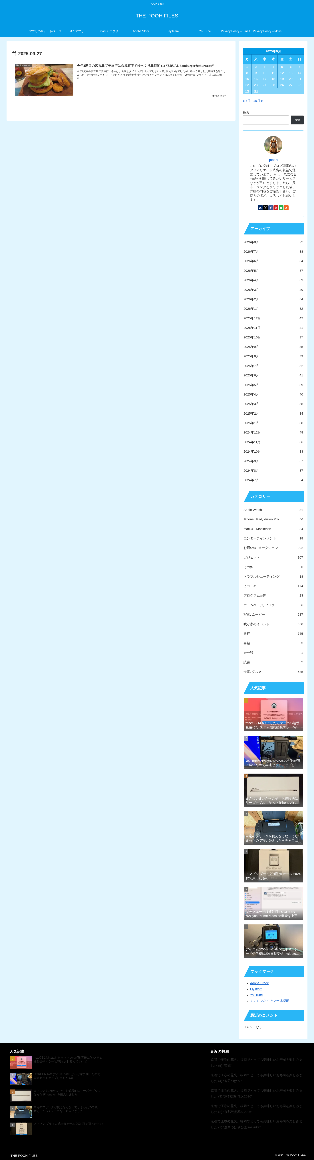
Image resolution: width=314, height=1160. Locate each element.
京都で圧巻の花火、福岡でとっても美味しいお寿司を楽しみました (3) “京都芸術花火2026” (256, 1093)
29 (247, 91)
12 (282, 73)
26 (282, 85)
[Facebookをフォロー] (270, 207)
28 (299, 85)
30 (256, 91)
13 (291, 73)
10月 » (258, 101)
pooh (273, 160)
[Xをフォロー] (265, 207)
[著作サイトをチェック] (260, 207)
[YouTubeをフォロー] (275, 207)
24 (264, 85)
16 (256, 79)
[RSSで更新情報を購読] (286, 207)
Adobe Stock (259, 983)
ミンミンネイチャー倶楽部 (269, 1001)
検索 (246, 112)
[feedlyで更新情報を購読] (281, 207)
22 (247, 85)
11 (273, 73)
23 (256, 85)
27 (291, 85)
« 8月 (247, 101)
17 (264, 79)
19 (282, 79)
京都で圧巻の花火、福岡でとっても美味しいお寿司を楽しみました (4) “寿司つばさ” (256, 1078)
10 (264, 73)
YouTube (256, 995)
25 (273, 85)
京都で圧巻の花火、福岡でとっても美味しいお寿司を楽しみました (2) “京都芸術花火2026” (256, 1109)
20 (291, 79)
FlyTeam (256, 989)
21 (299, 79)
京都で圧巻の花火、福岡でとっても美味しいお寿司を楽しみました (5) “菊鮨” (256, 1062)
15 (247, 79)
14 (299, 73)
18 (273, 79)
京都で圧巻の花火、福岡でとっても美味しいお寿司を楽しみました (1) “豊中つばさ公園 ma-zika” (256, 1124)
